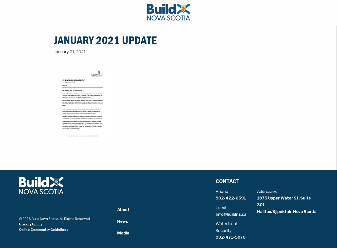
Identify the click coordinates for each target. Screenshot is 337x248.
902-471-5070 (230, 237)
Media (123, 233)
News (122, 221)
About (123, 209)
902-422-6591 (231, 198)
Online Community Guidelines (43, 229)
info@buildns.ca (231, 214)
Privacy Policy (30, 224)
